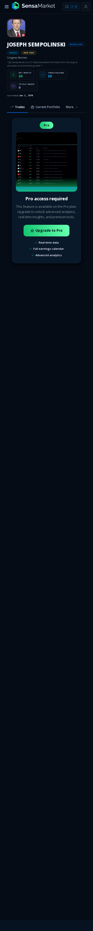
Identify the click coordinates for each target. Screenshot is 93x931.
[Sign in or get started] (86, 6)
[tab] (17, 107)
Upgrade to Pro (48, 230)
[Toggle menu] (6, 6)
